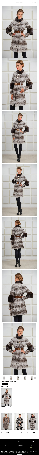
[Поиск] (29, 2)
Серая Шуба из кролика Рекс (19, 430)
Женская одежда (6, 5)
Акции (5, 446)
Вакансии (31, 444)
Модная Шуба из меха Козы (6, 430)
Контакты (31, 445)
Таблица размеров (20, 445)
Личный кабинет (32, 442)
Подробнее (27, 452)
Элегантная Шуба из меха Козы (32, 430)
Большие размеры (7, 445)
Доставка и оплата (20, 444)
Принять (19, 453)
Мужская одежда (7, 444)
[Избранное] (34, 2)
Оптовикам (19, 442)
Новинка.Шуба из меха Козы (6, 406)
